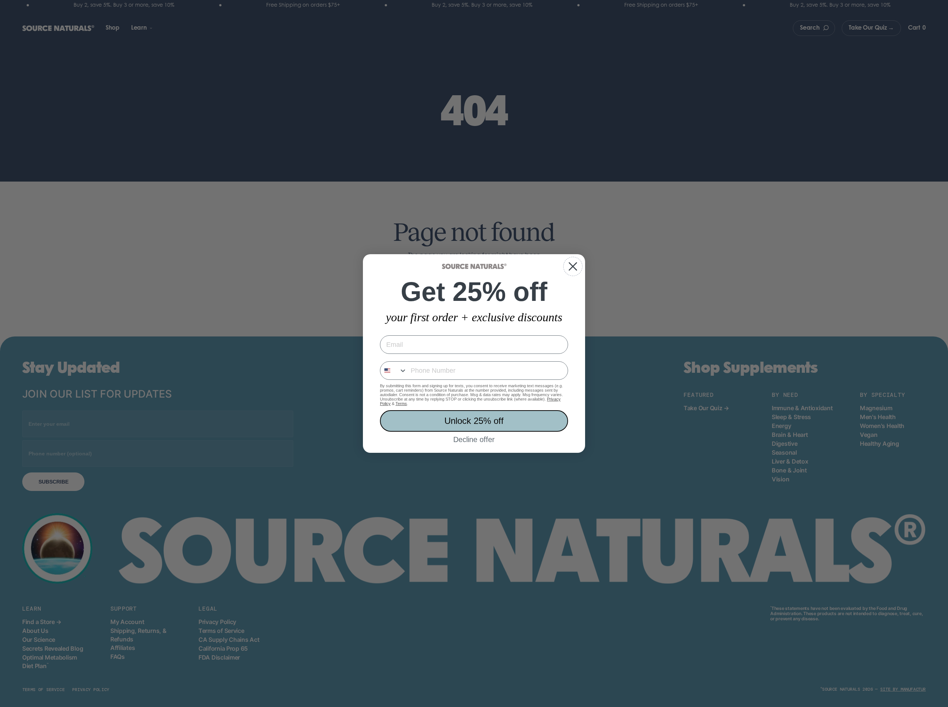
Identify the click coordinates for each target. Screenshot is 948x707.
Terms (401, 403)
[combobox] (393, 370)
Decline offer (474, 439)
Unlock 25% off (474, 421)
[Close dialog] (573, 266)
